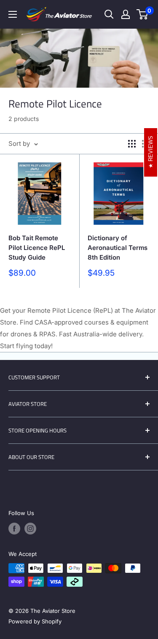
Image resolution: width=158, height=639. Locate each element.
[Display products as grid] (132, 144)
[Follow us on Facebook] (14, 528)
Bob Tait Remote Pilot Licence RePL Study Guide (36, 248)
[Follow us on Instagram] (30, 528)
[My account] (125, 14)
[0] (142, 14)
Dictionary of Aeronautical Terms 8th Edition (117, 248)
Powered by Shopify (35, 621)
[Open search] (109, 14)
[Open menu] (12, 14)
